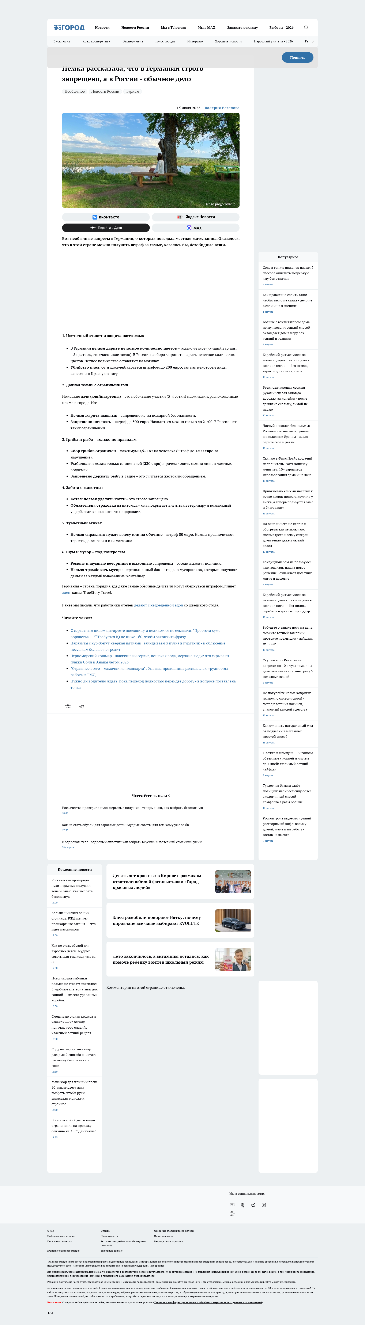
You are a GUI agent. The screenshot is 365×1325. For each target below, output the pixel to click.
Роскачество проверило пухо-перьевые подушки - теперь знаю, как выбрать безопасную (132, 810)
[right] (313, 41)
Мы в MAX (206, 27)
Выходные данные (112, 1250)
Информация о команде (61, 1236)
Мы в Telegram (173, 27)
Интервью (195, 41)
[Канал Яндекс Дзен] (106, 228)
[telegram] (83, 706)
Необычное (75, 91)
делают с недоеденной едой (158, 605)
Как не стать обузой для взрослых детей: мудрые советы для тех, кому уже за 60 (125, 827)
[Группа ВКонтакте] (106, 217)
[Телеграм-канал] (253, 1205)
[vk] (68, 706)
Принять (297, 57)
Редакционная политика (168, 1241)
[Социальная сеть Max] (196, 228)
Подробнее (157, 1265)
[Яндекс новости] (196, 217)
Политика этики (163, 1236)
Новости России (135, 27)
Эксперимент (133, 41)
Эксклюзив (61, 41)
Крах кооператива (96, 41)
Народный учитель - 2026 (273, 41)
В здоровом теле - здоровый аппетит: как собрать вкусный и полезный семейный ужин (132, 844)
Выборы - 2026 (282, 27)
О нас (50, 1230)
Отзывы (105, 1230)
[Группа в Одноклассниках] (242, 1205)
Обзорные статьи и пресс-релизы (174, 1230)
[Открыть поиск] (306, 27)
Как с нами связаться (59, 1241)
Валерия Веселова (222, 107)
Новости (102, 27)
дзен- (67, 592)
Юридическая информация (63, 1250)
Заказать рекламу (242, 27)
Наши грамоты (109, 1236)
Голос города (165, 41)
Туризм (132, 91)
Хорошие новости (228, 41)
